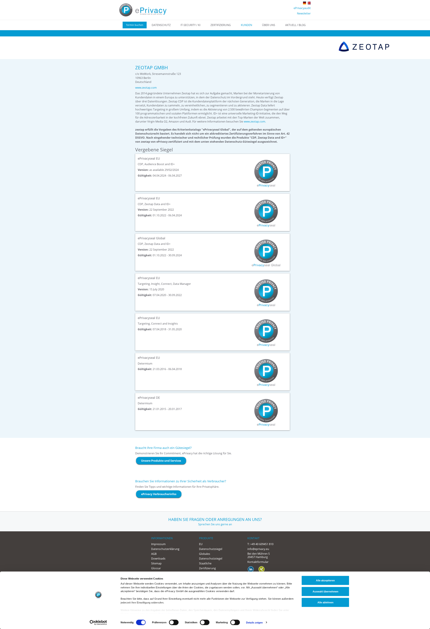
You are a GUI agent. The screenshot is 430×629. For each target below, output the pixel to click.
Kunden (246, 25)
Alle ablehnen (325, 602)
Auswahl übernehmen (325, 591)
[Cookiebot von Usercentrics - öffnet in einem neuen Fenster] (98, 622)
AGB (154, 554)
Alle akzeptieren (325, 580)
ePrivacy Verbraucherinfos (158, 494)
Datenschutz (161, 25)
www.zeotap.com (146, 87)
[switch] (174, 622)
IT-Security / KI (190, 25)
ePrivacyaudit (302, 8)
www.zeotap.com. (255, 121)
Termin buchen (134, 25)
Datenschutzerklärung (165, 549)
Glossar (156, 568)
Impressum (158, 544)
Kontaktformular (258, 562)
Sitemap (156, 563)
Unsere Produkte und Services (161, 461)
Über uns (268, 25)
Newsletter (304, 13)
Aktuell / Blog (295, 25)
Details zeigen (254, 622)
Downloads (158, 558)
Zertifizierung (220, 25)
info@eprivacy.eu (258, 549)
